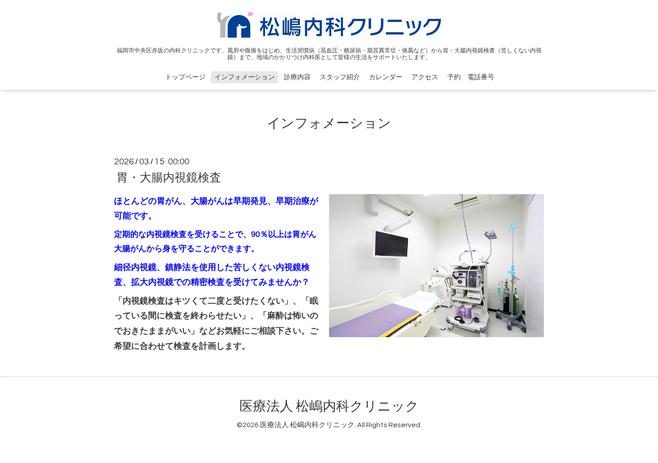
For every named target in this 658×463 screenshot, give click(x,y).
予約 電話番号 (470, 77)
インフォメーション (244, 77)
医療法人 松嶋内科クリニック (329, 406)
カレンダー (385, 77)
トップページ (185, 77)
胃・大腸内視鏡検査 (168, 177)
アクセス (424, 77)
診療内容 (297, 77)
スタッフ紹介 (340, 77)
